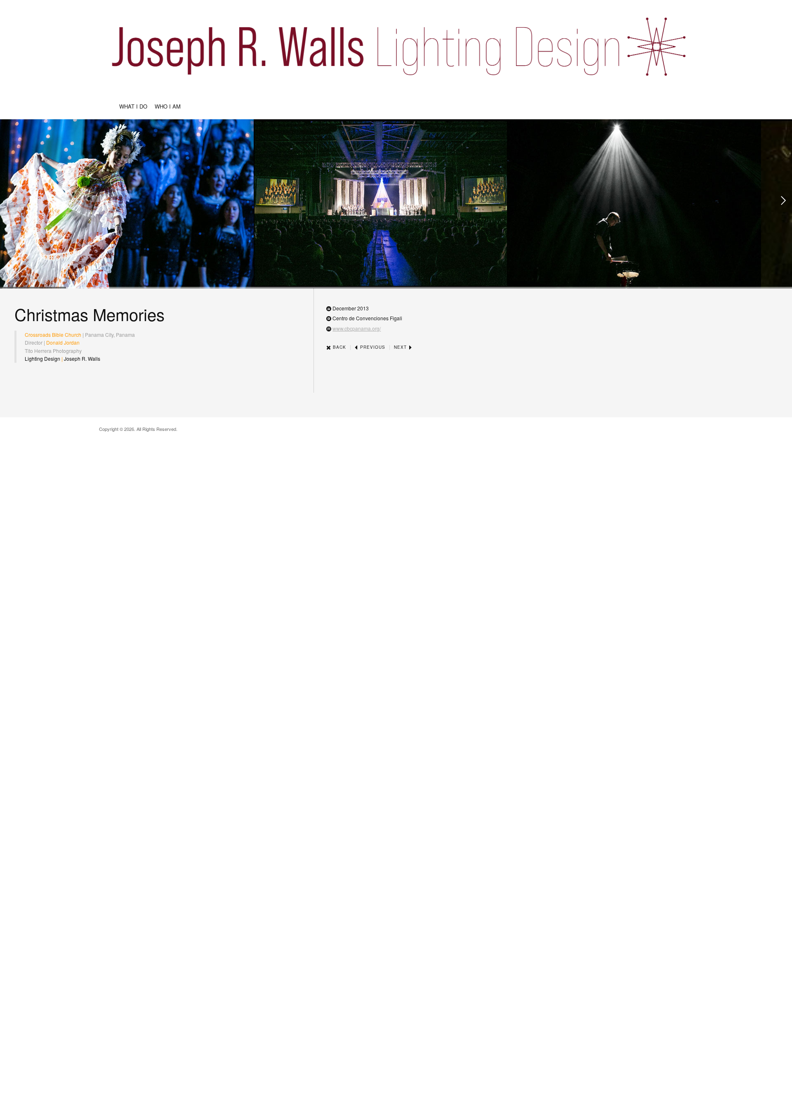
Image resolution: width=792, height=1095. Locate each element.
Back (338, 347)
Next (401, 347)
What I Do (133, 106)
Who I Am (168, 106)
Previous (371, 347)
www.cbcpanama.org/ (356, 328)
